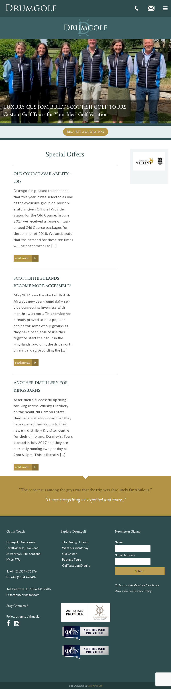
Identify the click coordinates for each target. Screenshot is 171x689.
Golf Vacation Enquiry (76, 565)
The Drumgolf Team (75, 542)
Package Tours (71, 559)
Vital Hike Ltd (95, 685)
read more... (22, 258)
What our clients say (75, 548)
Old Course (69, 554)
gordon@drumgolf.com (24, 595)
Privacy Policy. (143, 591)
